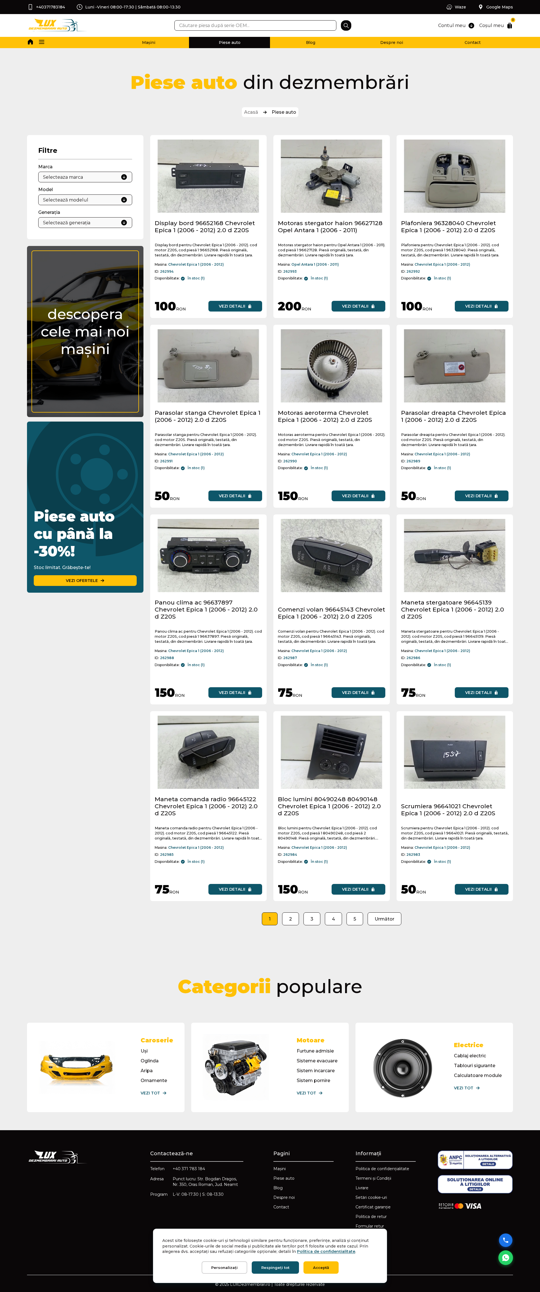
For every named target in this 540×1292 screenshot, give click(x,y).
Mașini (148, 42)
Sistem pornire (313, 1080)
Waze (460, 7)
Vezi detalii (232, 306)
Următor (384, 919)
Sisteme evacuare (317, 1060)
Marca (45, 166)
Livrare (362, 1187)
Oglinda (150, 1060)
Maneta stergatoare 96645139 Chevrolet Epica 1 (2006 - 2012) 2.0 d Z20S (452, 609)
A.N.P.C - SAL (369, 1245)
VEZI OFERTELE (82, 580)
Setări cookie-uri (371, 1197)
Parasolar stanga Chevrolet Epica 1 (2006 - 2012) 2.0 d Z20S (207, 416)
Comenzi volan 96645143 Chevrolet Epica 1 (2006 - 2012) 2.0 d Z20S (331, 613)
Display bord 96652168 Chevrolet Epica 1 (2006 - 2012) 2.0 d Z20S (205, 227)
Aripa (147, 1070)
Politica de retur (371, 1216)
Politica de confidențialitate (382, 1168)
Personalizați (224, 1267)
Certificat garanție (373, 1207)
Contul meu (452, 25)
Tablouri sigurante (474, 1065)
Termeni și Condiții (373, 1178)
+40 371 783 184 (189, 1168)
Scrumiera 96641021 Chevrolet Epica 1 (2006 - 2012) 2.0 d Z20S (448, 810)
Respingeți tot (275, 1267)
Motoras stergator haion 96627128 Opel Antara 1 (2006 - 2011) (330, 227)
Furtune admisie (315, 1051)
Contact (473, 42)
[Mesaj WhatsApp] (505, 1257)
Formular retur (370, 1226)
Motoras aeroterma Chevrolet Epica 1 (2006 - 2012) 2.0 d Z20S (325, 416)
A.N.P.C (363, 1235)
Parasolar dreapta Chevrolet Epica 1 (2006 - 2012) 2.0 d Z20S (453, 416)
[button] (41, 42)
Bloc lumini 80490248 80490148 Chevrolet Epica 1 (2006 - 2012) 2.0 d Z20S (329, 806)
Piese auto (229, 42)
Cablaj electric (470, 1055)
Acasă (251, 112)
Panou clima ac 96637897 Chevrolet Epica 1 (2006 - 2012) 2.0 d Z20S (206, 609)
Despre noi (391, 42)
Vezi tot (150, 1093)
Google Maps (499, 7)
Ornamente (154, 1080)
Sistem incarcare (316, 1070)
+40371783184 (50, 7)
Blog (310, 42)
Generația (49, 212)
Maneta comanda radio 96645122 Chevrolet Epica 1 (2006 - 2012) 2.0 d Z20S (206, 806)
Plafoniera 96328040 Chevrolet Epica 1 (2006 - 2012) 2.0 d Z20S (448, 227)
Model (45, 189)
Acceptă (321, 1267)
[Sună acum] (505, 1240)
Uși (144, 1051)
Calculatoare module (478, 1075)
